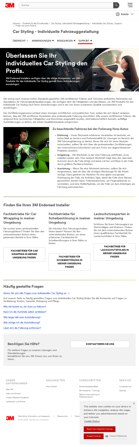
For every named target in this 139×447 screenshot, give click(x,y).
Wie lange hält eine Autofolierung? (22, 317)
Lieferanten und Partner (16, 402)
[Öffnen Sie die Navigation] (130, 6)
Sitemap (122, 391)
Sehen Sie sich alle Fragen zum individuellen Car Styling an (34, 293)
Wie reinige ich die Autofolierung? (21, 322)
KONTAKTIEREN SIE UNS (100, 344)
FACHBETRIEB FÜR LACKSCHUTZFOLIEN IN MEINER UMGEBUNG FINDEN (115, 251)
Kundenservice (125, 387)
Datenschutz (62, 416)
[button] (116, 436)
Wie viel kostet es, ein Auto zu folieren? (24, 307)
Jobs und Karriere (13, 394)
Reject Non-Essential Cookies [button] (100, 429)
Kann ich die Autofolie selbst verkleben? (24, 312)
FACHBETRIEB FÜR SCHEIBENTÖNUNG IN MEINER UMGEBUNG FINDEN (69, 262)
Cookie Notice (92, 421)
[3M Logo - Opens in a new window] (9, 5)
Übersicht (19, 41)
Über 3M (9, 390)
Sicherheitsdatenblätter (88, 387)
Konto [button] (124, 14)
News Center (51, 387)
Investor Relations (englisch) (17, 398)
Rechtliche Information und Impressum (34, 416)
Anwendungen (41, 41)
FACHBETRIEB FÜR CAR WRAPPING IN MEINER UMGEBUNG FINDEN (24, 254)
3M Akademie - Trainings (89, 391)
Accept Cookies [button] (94, 436)
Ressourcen (65, 41)
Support (84, 41)
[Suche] (116, 5)
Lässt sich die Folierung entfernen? (22, 328)
